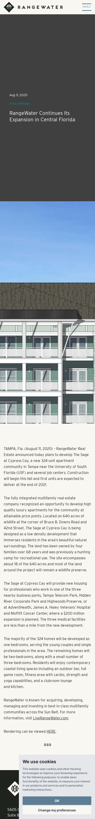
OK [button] (57, 801)
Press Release (19, 103)
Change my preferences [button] (57, 810)
